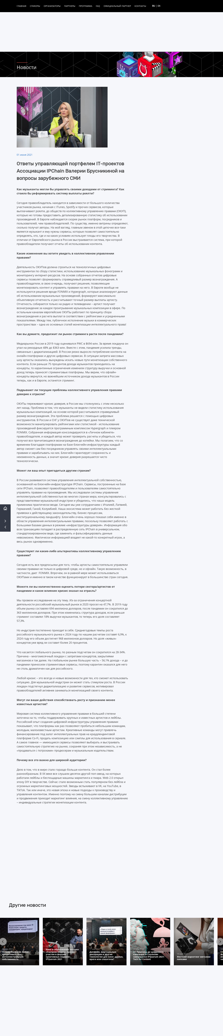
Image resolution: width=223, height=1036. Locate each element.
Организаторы (52, 6)
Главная (21, 6)
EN (159, 6)
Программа (85, 6)
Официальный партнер (117, 6)
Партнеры (69, 6)
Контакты (140, 6)
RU (153, 6)
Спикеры (35, 6)
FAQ (98, 6)
